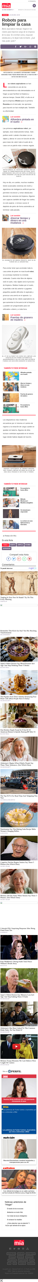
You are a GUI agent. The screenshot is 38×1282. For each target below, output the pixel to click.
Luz (9, 1263)
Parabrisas (12, 1260)
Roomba (28, 545)
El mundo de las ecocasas (15, 1209)
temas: (5, 545)
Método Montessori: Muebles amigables (26, 501)
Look (32, 1260)
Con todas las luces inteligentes (17, 1216)
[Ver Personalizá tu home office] (11, 489)
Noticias (21, 1254)
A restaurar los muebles (14, 1220)
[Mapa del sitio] (27, 1249)
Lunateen (22, 1263)
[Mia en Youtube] (19, 1249)
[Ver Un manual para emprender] (11, 510)
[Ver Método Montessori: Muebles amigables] (11, 500)
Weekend (29, 1257)
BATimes (31, 1263)
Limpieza (20, 545)
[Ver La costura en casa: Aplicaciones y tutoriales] (11, 521)
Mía (14, 1263)
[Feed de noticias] (23, 1249)
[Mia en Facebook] (10, 1249)
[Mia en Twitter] (14, 1249)
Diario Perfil (11, 1254)
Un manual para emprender (25, 511)
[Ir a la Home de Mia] (19, 1242)
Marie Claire (31, 1254)
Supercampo (23, 1260)
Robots (12, 545)
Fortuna (12, 1257)
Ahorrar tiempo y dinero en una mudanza (20, 220)
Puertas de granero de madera (21, 318)
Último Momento (7, 9)
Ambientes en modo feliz (15, 1212)
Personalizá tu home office (25, 406)
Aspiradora (7, 548)
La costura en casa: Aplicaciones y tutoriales (26, 522)
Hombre (20, 1257)
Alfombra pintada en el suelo (22, 120)
